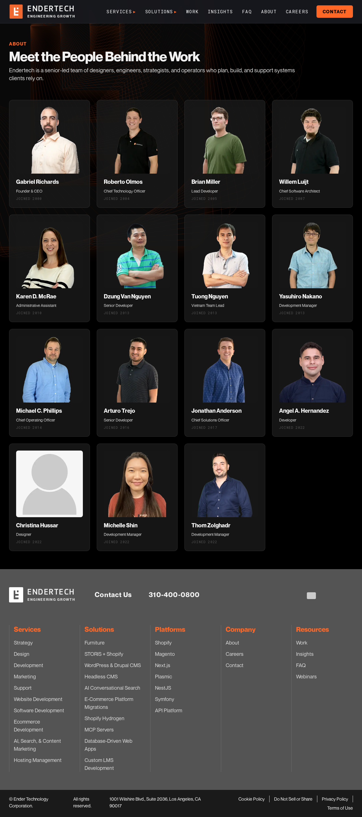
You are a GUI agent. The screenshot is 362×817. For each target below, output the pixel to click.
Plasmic (163, 676)
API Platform (168, 710)
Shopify (163, 642)
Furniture (95, 642)
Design (21, 654)
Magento (165, 654)
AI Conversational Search (112, 688)
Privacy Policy (335, 799)
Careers (297, 11)
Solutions (161, 11)
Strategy (23, 642)
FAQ (247, 11)
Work (192, 11)
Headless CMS (101, 676)
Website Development (38, 699)
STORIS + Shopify (104, 654)
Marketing (25, 676)
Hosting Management (38, 760)
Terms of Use (340, 808)
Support (23, 688)
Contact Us (113, 595)
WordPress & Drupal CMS (113, 665)
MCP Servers (99, 729)
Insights (220, 11)
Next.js (162, 665)
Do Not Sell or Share (293, 799)
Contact (335, 11)
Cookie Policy (251, 799)
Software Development (39, 710)
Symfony (164, 699)
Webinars (306, 676)
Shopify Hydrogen (104, 718)
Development (28, 665)
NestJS (163, 688)
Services (121, 11)
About (269, 11)
